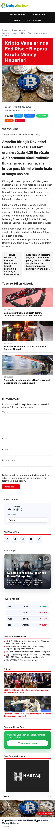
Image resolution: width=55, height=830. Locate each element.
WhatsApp (42, 116)
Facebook (30, 116)
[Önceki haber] (40, 558)
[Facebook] (7, 539)
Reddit (9, 120)
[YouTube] (31, 539)
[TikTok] (39, 539)
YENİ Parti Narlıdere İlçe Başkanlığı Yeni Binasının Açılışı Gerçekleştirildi (27, 642)
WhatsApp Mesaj (27, 743)
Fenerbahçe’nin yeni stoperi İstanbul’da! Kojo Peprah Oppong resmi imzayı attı (25, 647)
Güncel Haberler (18, 14)
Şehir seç (12, 514)
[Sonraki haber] (46, 558)
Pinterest (19, 120)
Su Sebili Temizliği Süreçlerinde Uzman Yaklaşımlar (28, 652)
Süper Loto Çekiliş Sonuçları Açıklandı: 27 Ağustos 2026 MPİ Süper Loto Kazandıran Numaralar (28, 656)
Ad (4, 438)
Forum (17, 20)
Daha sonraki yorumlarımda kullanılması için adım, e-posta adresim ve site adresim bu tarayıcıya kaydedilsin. (25, 478)
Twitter (18, 116)
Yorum (6, 412)
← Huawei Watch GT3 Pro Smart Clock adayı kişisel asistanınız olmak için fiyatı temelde (11, 264)
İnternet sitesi (9, 460)
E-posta (7, 449)
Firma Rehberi (38, 14)
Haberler (6, 30)
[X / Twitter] (15, 539)
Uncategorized (18, 30)
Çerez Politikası (33, 20)
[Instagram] (23, 539)
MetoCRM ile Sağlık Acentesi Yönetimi (22, 660)
